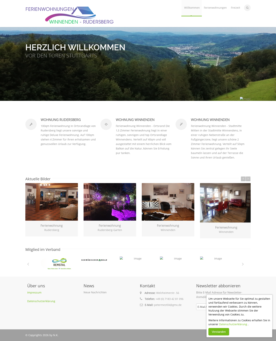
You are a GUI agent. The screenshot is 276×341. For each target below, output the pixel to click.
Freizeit (235, 7)
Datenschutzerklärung (41, 301)
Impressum (34, 292)
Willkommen (192, 7)
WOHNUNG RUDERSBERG (61, 119)
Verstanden (219, 331)
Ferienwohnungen (215, 7)
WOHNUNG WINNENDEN (135, 119)
